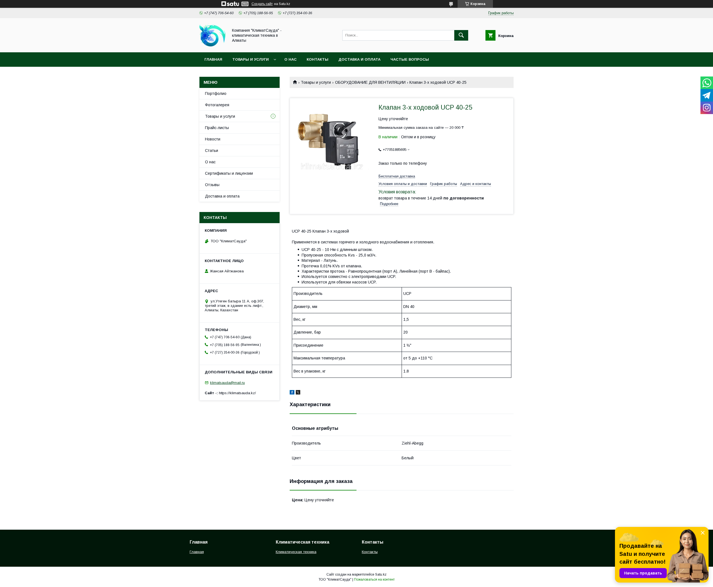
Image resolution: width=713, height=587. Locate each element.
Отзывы (212, 184)
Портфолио (215, 93)
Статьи (211, 150)
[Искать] (461, 35)
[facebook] (292, 393)
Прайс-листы (217, 127)
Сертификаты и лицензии (229, 173)
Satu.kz (381, 574)
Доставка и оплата (359, 59)
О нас (290, 59)
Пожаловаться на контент (374, 579)
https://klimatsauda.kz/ (237, 393)
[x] (298, 393)
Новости (212, 139)
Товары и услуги (250, 59)
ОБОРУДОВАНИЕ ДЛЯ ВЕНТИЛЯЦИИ (370, 82)
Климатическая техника (296, 552)
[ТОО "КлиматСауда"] (212, 45)
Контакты (317, 59)
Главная (213, 59)
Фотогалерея (217, 105)
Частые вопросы (409, 59)
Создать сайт (262, 4)
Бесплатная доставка (397, 176)
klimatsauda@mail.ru (227, 383)
